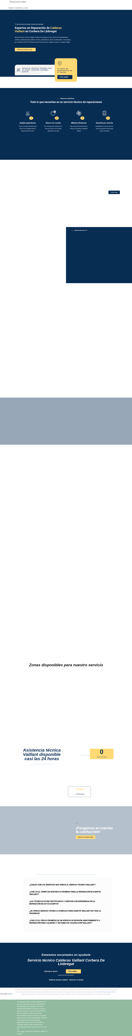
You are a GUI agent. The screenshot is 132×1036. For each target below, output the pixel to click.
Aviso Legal (20, 1031)
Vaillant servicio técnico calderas (107, 992)
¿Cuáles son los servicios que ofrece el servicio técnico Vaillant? (62, 885)
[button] (67, 884)
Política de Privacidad (33, 1031)
